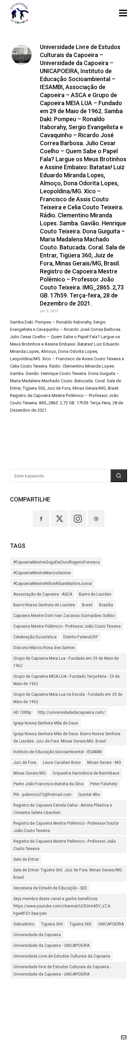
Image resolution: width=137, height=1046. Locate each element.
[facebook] (41, 518)
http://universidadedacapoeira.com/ (71, 712)
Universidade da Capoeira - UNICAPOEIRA (51, 945)
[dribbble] (96, 518)
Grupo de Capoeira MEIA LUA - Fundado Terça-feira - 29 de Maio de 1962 (66, 680)
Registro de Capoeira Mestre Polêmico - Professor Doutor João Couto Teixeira (66, 827)
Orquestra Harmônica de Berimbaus (86, 773)
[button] (118, 475)
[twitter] (59, 518)
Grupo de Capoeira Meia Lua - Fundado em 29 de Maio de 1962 (66, 662)
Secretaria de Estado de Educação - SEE (50, 888)
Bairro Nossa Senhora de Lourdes (44, 605)
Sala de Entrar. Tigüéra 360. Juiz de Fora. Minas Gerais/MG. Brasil (68, 874)
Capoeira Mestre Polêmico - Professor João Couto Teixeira (67, 626)
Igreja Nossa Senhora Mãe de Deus (45, 723)
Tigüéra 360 (80, 924)
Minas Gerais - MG (104, 762)
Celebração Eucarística (35, 637)
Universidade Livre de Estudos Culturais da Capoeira (61, 956)
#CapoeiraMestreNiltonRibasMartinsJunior (52, 583)
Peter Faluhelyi (103, 784)
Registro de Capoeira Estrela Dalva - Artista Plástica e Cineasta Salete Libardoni (62, 809)
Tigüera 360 (52, 924)
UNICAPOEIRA (111, 924)
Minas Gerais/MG (29, 773)
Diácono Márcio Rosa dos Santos (44, 647)
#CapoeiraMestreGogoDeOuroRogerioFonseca (56, 562)
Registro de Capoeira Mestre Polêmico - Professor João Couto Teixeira (64, 845)
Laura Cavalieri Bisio (61, 762)
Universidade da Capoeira (37, 934)
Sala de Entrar (26, 859)
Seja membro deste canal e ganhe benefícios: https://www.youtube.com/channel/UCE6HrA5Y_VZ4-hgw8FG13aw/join (62, 906)
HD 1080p (22, 712)
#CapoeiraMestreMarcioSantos (42, 573)
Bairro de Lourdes (95, 594)
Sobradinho (23, 924)
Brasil (87, 605)
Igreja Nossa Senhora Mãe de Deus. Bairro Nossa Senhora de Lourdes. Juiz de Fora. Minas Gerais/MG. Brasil (66, 737)
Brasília (106, 605)
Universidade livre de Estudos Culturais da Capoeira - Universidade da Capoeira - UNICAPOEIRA (62, 971)
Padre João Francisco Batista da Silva (48, 784)
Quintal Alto (89, 794)
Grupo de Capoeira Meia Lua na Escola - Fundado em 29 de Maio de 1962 (67, 698)
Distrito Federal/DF (80, 637)
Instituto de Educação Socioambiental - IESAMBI (57, 752)
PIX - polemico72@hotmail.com (42, 794)
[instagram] (77, 518)
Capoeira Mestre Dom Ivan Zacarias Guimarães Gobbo (64, 615)
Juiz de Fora (24, 762)
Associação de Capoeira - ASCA (42, 594)
